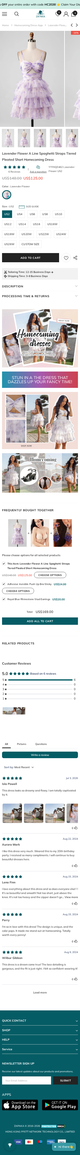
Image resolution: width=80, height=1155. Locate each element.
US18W (9, 234)
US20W (27, 234)
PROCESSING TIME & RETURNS (25, 296)
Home (5, 25)
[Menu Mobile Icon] (4, 14)
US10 (58, 214)
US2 (7, 214)
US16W (52, 224)
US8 (45, 214)
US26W (9, 244)
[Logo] (40, 13)
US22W (44, 234)
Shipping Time (16, 276)
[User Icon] (66, 14)
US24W (61, 234)
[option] (32, 79)
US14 (22, 224)
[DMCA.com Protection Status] (53, 1125)
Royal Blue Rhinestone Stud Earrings (28, 599)
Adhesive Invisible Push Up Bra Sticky (29, 584)
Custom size (30, 244)
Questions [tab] (41, 743)
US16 (36, 224)
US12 (7, 224)
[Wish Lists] (66, 257)
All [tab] (6, 743)
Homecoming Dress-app (28, 25)
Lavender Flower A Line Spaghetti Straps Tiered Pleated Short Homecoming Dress (38, 566)
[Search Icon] (20, 14)
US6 (32, 214)
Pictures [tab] (21, 743)
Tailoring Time (16, 271)
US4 (20, 214)
